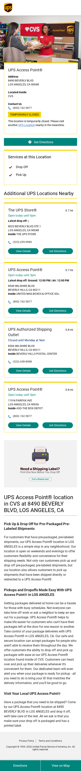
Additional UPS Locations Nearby (39, 193)
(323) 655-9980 (22, 242)
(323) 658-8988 (22, 361)
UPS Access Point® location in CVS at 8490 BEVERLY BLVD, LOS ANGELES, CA (38, 503)
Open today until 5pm (22, 395)
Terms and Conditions (50, 741)
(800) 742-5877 (22, 107)
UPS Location (26, 125)
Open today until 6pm (22, 215)
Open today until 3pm (22, 275)
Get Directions (43, 142)
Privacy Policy (26, 741)
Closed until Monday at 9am (26, 340)
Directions (20, 765)
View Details (23, 251)
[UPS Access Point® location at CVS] (40, 486)
